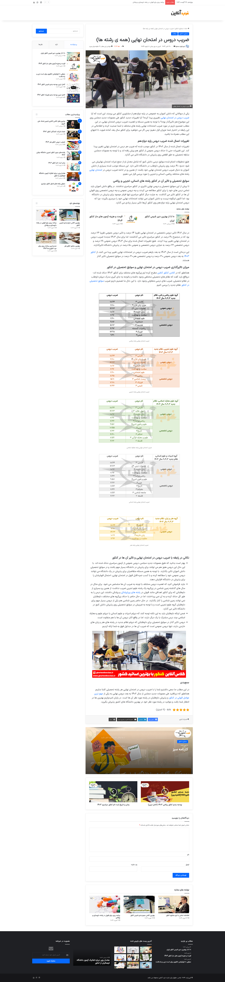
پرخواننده (73, 44)
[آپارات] (34, 2)
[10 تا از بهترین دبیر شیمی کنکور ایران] (182, 219)
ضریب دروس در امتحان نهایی (175, 118)
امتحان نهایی (95, 170)
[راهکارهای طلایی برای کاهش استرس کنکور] (146, 957)
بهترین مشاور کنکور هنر (156, 2)
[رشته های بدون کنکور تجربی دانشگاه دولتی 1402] (73, 155)
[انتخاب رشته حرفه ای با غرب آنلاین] (133, 950)
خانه (186, 29)
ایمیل (187, 865)
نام (188, 855)
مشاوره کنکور (179, 29)
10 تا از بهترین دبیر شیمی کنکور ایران (53, 53)
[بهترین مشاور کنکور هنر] (69, 238)
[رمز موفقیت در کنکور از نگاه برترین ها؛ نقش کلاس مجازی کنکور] (120, 957)
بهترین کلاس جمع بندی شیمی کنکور (142, 915)
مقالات (174, 34)
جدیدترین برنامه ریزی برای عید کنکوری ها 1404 (47, 247)
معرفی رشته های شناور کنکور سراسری (53, 184)
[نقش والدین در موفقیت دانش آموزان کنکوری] (133, 957)
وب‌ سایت (134, 865)
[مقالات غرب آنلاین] (180, 13)
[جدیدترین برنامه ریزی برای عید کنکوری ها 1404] (46, 238)
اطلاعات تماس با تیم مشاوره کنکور (177, 915)
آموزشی (184, 741)
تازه (56, 44)
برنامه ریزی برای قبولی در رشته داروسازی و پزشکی (106, 916)
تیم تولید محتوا (180, 46)
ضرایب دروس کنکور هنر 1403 (55, 142)
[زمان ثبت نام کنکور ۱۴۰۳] (73, 166)
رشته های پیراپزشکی (130, 592)
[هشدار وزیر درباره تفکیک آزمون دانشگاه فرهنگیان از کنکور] (73, 176)
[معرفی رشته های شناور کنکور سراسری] (73, 187)
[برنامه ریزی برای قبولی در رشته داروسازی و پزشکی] (104, 904)
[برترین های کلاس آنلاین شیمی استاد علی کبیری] (73, 124)
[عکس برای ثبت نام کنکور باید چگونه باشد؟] (120, 965)
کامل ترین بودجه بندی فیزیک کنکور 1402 (51, 95)
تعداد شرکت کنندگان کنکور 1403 (54, 131)
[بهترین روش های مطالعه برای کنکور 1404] (146, 965)
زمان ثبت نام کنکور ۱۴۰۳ (56, 163)
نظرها (41, 44)
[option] (139, 750)
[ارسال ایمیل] (174, 46)
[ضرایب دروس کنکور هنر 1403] (73, 145)
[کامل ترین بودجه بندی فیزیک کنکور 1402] (73, 98)
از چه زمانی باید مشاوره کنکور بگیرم (163, 749)
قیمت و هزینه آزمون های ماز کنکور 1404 (52, 63)
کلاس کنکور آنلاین (166, 273)
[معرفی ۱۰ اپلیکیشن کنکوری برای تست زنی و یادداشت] (73, 77)
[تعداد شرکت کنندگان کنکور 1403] (73, 135)
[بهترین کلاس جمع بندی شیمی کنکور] (139, 904)
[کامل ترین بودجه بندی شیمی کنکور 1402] (73, 87)
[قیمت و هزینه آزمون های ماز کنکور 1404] (130, 219)
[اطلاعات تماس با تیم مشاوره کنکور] (173, 904)
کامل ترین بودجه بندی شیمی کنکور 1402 (51, 84)
